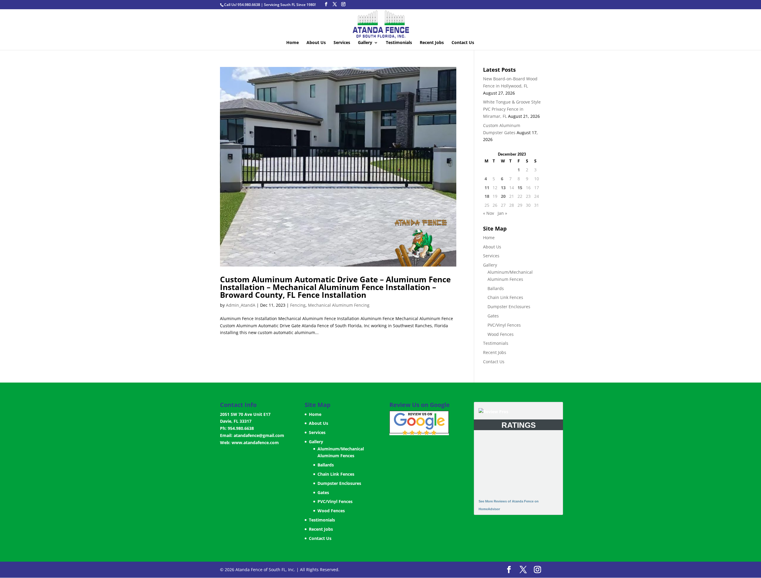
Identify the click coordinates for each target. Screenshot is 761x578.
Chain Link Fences (505, 297)
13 (503, 187)
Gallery (365, 42)
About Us (316, 42)
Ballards (496, 288)
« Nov (488, 213)
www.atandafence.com (255, 442)
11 (487, 187)
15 (520, 187)
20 (503, 196)
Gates (493, 316)
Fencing (298, 305)
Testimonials (399, 42)
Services (342, 42)
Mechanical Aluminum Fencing (339, 305)
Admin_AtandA (240, 305)
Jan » (502, 213)
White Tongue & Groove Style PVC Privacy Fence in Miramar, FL (512, 109)
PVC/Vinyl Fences (504, 325)
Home (292, 42)
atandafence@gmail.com (259, 435)
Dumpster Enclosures (509, 306)
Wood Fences (501, 334)
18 (487, 196)
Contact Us (463, 42)
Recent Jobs (432, 42)
